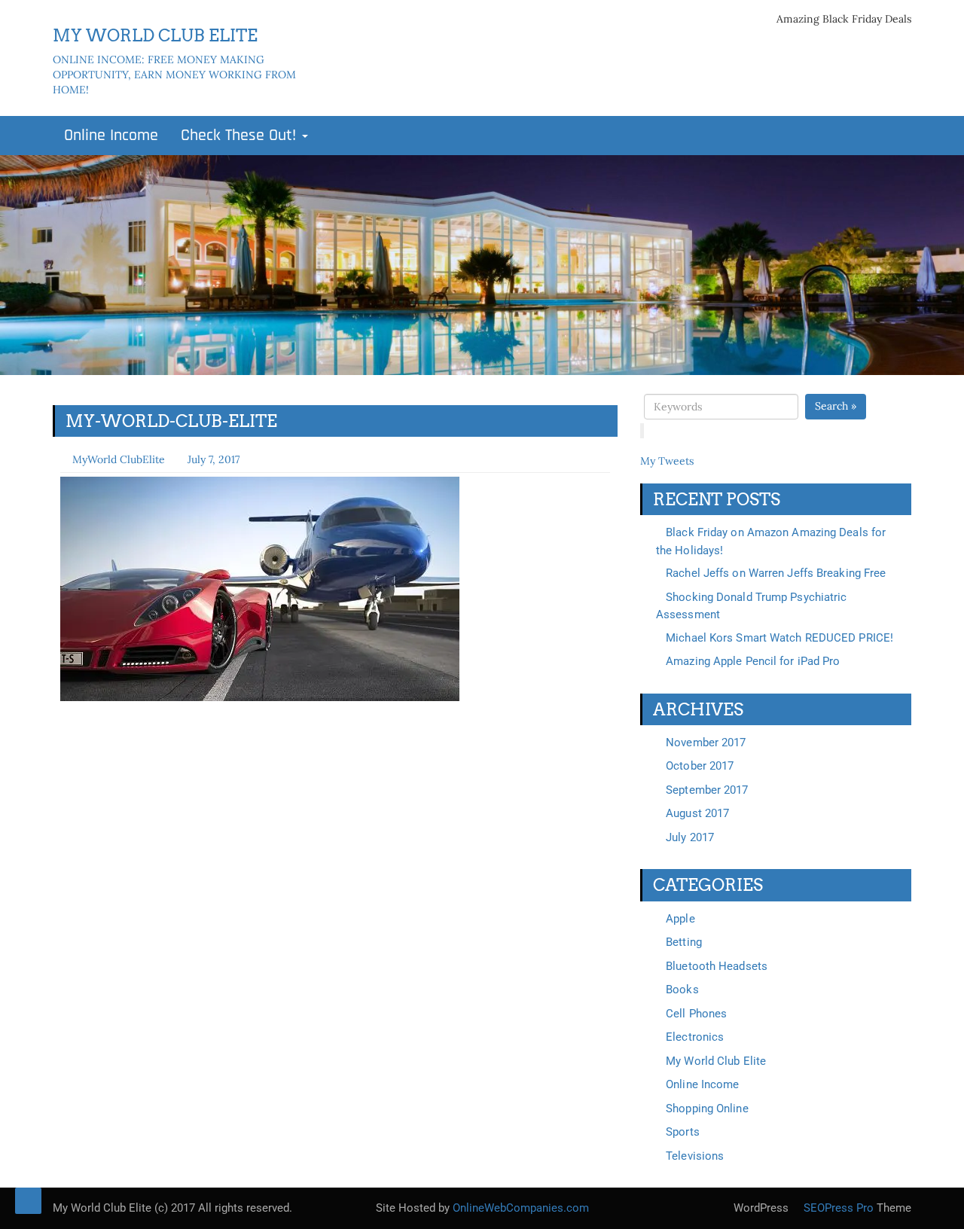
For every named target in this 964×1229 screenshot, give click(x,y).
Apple (680, 919)
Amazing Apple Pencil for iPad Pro (753, 661)
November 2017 (706, 742)
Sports (683, 1132)
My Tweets (667, 461)
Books (682, 989)
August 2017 (697, 813)
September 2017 (707, 790)
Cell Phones (696, 1013)
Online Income (111, 135)
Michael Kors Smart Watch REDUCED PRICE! (779, 638)
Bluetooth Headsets (716, 966)
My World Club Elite (716, 1061)
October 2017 (700, 766)
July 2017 (690, 837)
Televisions (695, 1156)
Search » (835, 406)
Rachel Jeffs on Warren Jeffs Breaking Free (776, 573)
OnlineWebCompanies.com (521, 1208)
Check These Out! (240, 135)
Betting (684, 942)
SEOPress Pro (837, 1208)
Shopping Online (707, 1108)
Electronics (695, 1037)
